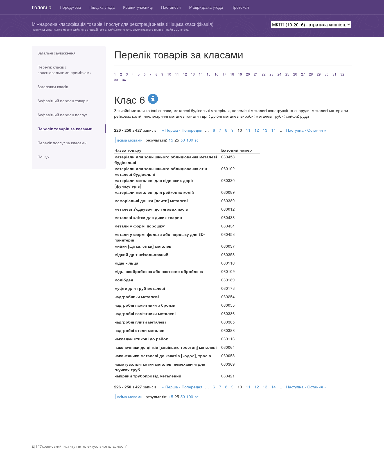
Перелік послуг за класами (62, 142)
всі (197, 140)
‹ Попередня (190, 130)
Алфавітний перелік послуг (62, 114)
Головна (41, 7)
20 (248, 74)
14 (201, 74)
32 (342, 74)
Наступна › (296, 130)
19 (240, 74)
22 (264, 74)
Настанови (171, 7)
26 (295, 74)
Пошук (43, 157)
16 (216, 74)
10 (169, 74)
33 (116, 79)
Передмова (70, 7)
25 (287, 74)
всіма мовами (130, 140)
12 (185, 74)
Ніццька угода (102, 7)
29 (319, 74)
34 (124, 79)
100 (189, 140)
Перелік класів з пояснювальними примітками (64, 69)
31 (334, 74)
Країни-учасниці (138, 7)
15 (209, 74)
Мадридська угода (206, 7)
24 (279, 74)
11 (177, 74)
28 (311, 74)
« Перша (170, 130)
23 (272, 74)
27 (303, 74)
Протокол (240, 7)
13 (193, 74)
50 (182, 140)
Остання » (316, 130)
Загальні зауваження (56, 53)
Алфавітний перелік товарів (62, 100)
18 (232, 74)
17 (224, 74)
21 (256, 74)
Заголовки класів (52, 86)
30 (327, 74)
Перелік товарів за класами (64, 128)
